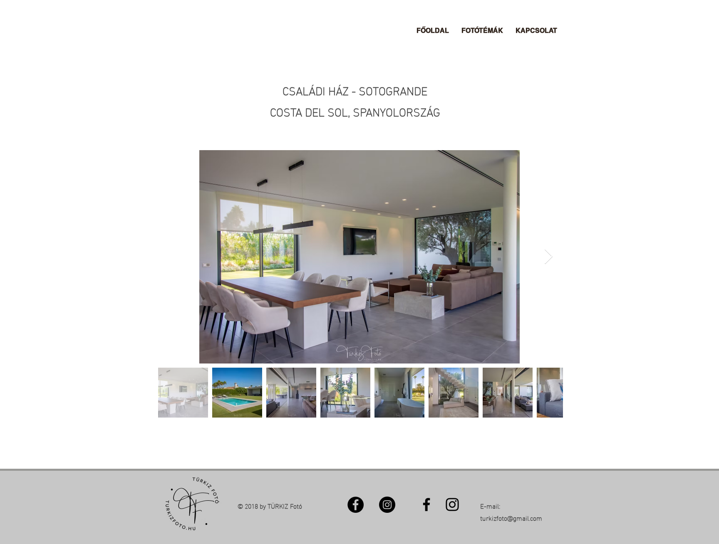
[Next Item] (548, 257)
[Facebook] (355, 505)
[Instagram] (387, 505)
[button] (482, 30)
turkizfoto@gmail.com (511, 518)
